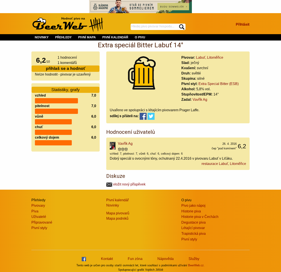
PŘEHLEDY (63, 37)
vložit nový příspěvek (129, 184)
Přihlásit (242, 24)
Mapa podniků (117, 218)
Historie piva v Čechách (199, 217)
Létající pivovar (193, 228)
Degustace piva (193, 222)
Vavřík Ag (200, 99)
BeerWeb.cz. (196, 265)
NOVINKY (42, 37)
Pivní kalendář (117, 200)
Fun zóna (135, 259)
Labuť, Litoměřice (209, 57)
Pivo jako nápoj (193, 205)
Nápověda (165, 259)
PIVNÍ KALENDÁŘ (115, 37)
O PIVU (140, 37)
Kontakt (107, 259)
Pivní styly (39, 228)
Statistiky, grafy (65, 89)
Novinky (112, 205)
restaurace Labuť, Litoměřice (224, 164)
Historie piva (191, 211)
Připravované (41, 222)
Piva (34, 211)
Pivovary (38, 205)
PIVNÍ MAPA (87, 37)
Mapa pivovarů (117, 213)
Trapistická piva (193, 233)
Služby (194, 259)
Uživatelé (38, 217)
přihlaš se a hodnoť (65, 68)
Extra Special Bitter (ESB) (218, 84)
